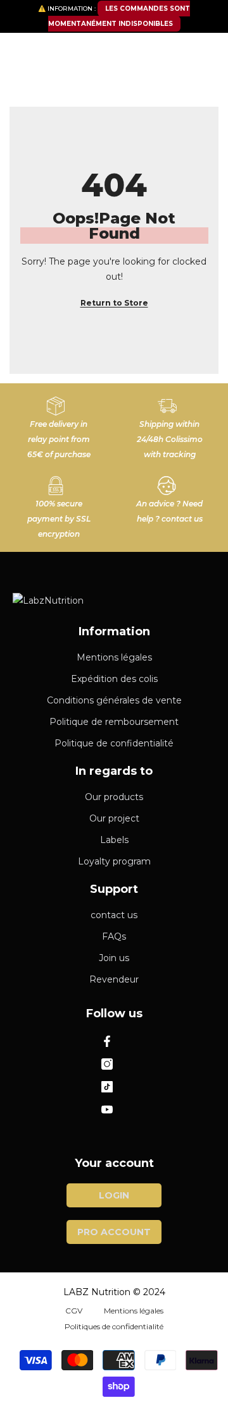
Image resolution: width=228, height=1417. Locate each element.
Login (114, 1195)
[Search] (114, 81)
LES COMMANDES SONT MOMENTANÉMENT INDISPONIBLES (119, 16)
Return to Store (114, 303)
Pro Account (114, 1232)
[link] (58, 423)
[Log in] (177, 50)
